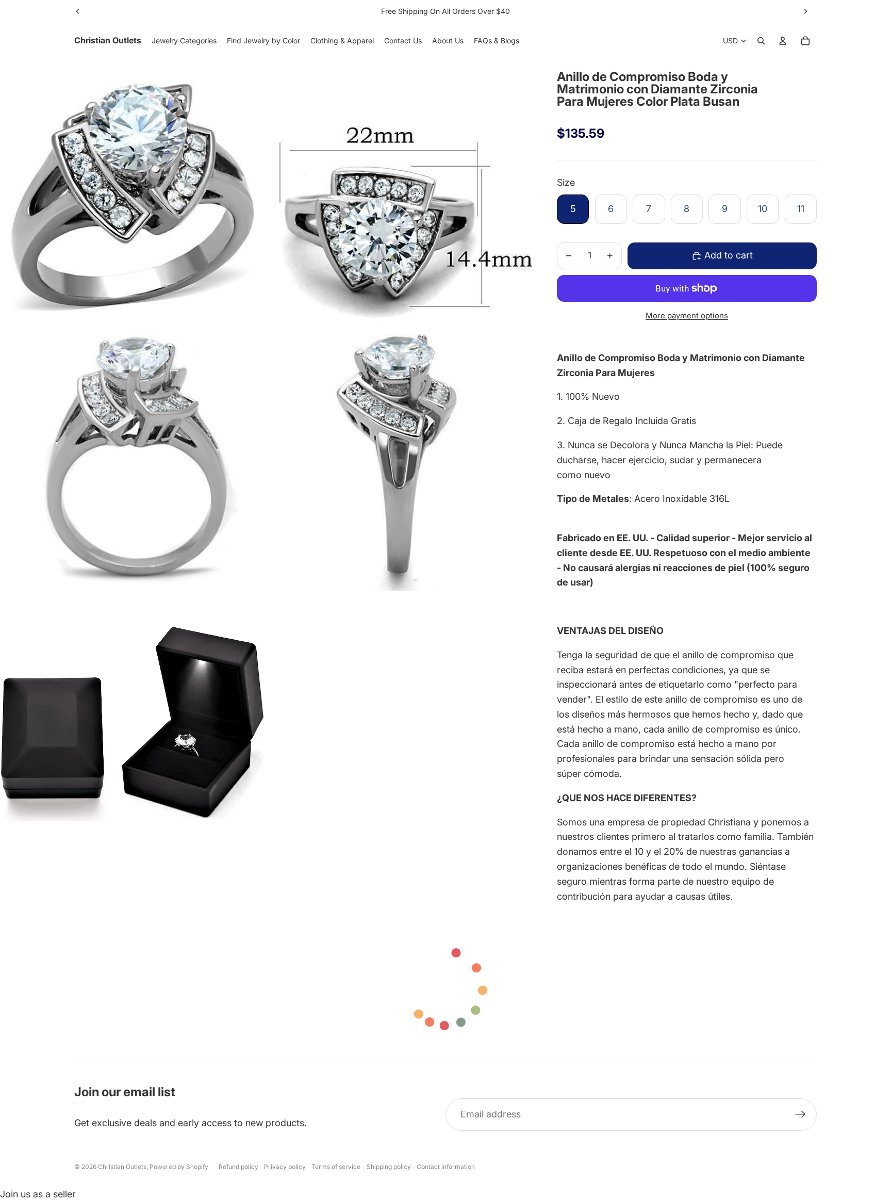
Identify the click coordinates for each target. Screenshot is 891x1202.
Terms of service (335, 1167)
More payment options (687, 315)
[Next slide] (805, 11)
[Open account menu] (782, 40)
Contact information (446, 1167)
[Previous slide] (78, 11)
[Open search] (761, 40)
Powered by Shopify (179, 1167)
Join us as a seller (38, 1194)
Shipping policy (389, 1167)
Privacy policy (285, 1167)
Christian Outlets (122, 1167)
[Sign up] (800, 1114)
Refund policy (238, 1167)
